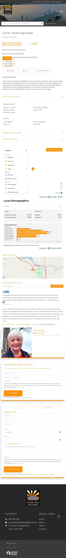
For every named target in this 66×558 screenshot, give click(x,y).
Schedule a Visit (47, 407)
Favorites (46, 1)
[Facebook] (59, 517)
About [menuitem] (41, 526)
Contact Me (52, 335)
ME (14, 325)
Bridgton (27, 325)
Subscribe (13, 393)
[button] (42, 23)
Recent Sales (44, 335)
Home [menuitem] (41, 519)
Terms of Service (46, 474)
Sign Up (59, 1)
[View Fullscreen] (5, 265)
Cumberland (20, 325)
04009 (34, 325)
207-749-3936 (39, 333)
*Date (5, 429)
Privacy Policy (7, 304)
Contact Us (18, 407)
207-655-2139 (37, 1)
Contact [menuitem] (42, 529)
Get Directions (57, 286)
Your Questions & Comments (12, 443)
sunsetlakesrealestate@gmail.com (23, 522)
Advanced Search (49, 23)
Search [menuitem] (42, 522)
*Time (5, 436)
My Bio (58, 335)
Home (3, 325)
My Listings (37, 335)
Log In (54, 1)
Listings (8, 325)
